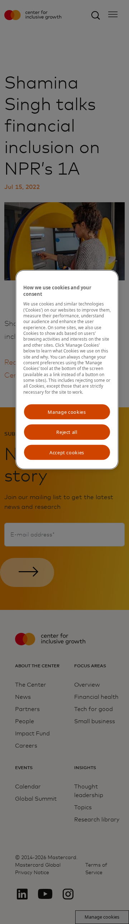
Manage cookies (67, 412)
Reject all (66, 432)
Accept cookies (66, 452)
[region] (67, 369)
